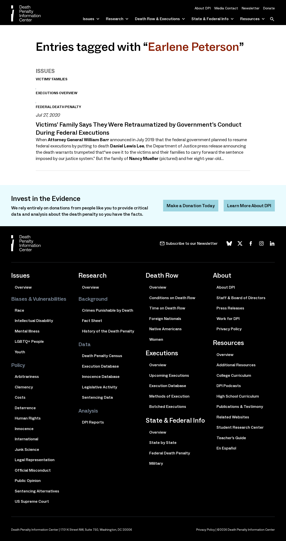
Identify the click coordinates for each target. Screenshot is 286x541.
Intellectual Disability (34, 320)
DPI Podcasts (229, 385)
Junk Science (27, 449)
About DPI (203, 8)
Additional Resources (236, 364)
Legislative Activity (99, 387)
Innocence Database (101, 376)
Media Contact (226, 8)
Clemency (24, 387)
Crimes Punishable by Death (107, 310)
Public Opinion (28, 480)
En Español (226, 448)
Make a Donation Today (191, 205)
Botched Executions (167, 406)
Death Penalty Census (102, 355)
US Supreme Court (32, 501)
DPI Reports (93, 422)
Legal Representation (35, 459)
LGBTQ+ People (29, 341)
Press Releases (230, 308)
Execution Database (100, 366)
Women (156, 339)
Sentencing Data (97, 397)
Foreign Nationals (165, 318)
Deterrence (25, 407)
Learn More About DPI (249, 205)
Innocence (24, 428)
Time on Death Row (167, 308)
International (26, 439)
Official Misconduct (33, 470)
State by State (163, 442)
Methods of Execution (169, 396)
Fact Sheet (92, 320)
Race (19, 310)
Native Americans (165, 328)
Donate (269, 8)
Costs (20, 397)
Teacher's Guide (231, 437)
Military (156, 463)
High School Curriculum (238, 396)
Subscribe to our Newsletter (192, 243)
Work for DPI (228, 318)
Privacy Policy (229, 328)
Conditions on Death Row (172, 297)
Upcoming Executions (169, 375)
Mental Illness (27, 331)
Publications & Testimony (240, 406)
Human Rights (28, 418)
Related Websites (233, 417)
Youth (20, 351)
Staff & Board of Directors (241, 297)
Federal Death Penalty (169, 453)
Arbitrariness (27, 376)
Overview (23, 287)
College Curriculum (234, 375)
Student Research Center (240, 427)
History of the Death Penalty (108, 331)
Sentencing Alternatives (37, 491)
